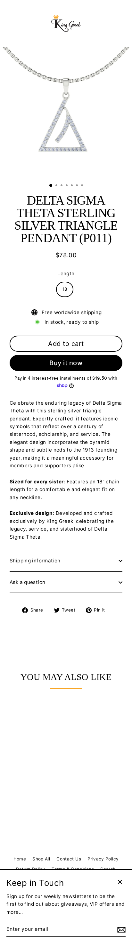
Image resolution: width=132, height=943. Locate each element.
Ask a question (27, 582)
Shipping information (35, 561)
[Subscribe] (120, 929)
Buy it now (66, 363)
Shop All (41, 858)
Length (65, 273)
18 (64, 289)
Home (19, 858)
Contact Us (68, 858)
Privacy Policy (103, 858)
